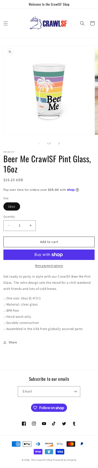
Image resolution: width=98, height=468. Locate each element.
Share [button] (13, 342)
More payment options (49, 265)
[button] (6, 23)
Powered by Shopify (64, 459)
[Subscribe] (75, 391)
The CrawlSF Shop (41, 459)
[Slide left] (39, 143)
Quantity (9, 216)
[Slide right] (59, 143)
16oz (11, 206)
